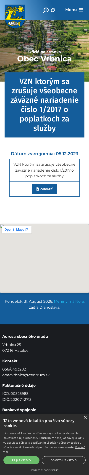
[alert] (44, 444)
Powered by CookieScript (44, 470)
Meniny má (69, 301)
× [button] (85, 417)
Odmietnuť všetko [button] (64, 460)
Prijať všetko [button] (21, 460)
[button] (74, 10)
